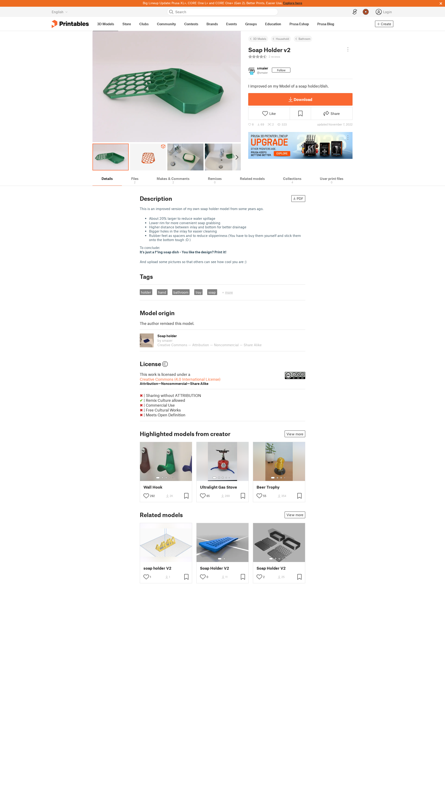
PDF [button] (300, 198)
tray (198, 292)
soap (212, 292)
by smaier (164, 340)
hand (162, 292)
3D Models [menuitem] (105, 24)
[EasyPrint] (354, 12)
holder (146, 292)
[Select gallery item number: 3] (166, 478)
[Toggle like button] (146, 496)
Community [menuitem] (166, 24)
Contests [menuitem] (191, 24)
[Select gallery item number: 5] (173, 478)
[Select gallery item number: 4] (170, 478)
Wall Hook (152, 487)
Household (282, 38)
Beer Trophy (268, 487)
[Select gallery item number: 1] (158, 478)
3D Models (259, 38)
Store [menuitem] (126, 24)
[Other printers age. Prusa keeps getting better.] (300, 145)
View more (294, 434)
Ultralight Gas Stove (218, 487)
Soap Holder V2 (214, 568)
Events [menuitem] (231, 24)
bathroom (180, 292)
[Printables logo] (70, 24)
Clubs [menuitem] (144, 24)
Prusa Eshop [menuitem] (299, 24)
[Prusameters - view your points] (366, 12)
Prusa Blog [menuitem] (325, 24)
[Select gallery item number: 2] (162, 478)
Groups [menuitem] (251, 24)
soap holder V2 (157, 568)
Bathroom (304, 38)
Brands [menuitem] (212, 24)
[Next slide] (236, 157)
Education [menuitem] (273, 24)
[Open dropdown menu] (348, 49)
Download (303, 99)
